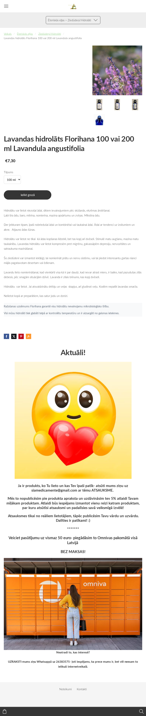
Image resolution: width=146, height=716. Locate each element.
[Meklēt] (141, 711)
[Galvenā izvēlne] (6, 6)
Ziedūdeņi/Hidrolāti (49, 33)
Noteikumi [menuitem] (65, 689)
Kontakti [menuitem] (82, 689)
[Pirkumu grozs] (4, 711)
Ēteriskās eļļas (25, 33)
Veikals (8, 33)
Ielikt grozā (28, 195)
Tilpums (8, 172)
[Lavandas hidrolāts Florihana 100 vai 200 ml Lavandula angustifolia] (99, 104)
